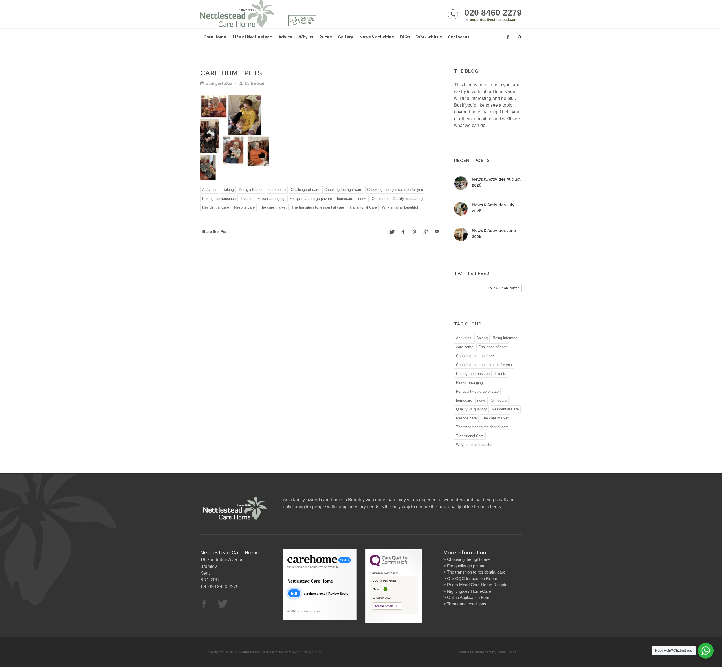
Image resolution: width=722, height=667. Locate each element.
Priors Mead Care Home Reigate (477, 584)
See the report (384, 606)
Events (246, 198)
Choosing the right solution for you (395, 189)
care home (277, 189)
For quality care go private (310, 198)
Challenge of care (305, 189)
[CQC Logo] (389, 565)
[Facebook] (507, 37)
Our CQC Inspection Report (472, 578)
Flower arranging (270, 198)
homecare (345, 198)
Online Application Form (469, 597)
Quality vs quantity (408, 198)
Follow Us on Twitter (503, 288)
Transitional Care (363, 207)
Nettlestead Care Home (310, 581)
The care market (273, 207)
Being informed (251, 189)
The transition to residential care (318, 207)
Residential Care (215, 207)
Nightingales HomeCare (469, 591)
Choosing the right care (343, 189)
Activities (209, 189)
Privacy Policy (310, 652)
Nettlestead (254, 83)
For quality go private (466, 565)
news (362, 198)
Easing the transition (219, 198)
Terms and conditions (466, 604)
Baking (228, 189)
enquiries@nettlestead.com (494, 20)
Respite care (244, 207)
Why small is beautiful (400, 207)
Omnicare (380, 198)
